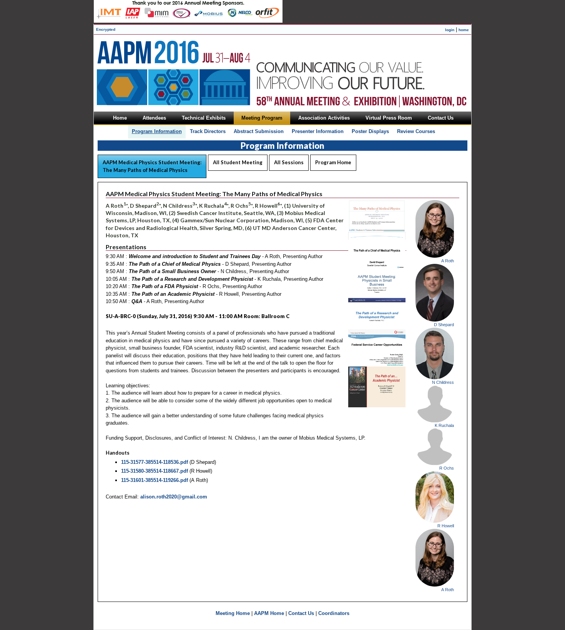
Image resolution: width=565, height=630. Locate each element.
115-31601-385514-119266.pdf (154, 480)
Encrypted (105, 29)
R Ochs (446, 468)
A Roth (447, 260)
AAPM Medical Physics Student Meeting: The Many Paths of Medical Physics (152, 166)
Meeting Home (233, 613)
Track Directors (208, 131)
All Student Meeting (238, 162)
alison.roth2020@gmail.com (173, 497)
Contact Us (301, 613)
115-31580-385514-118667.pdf (154, 471)
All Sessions (289, 162)
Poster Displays (370, 131)
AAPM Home (269, 613)
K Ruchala (444, 425)
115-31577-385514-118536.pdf (154, 462)
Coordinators (333, 613)
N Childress (443, 382)
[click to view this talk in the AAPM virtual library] (376, 230)
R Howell (445, 525)
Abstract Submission (259, 131)
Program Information (157, 131)
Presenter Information (318, 131)
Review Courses (416, 131)
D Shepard (444, 324)
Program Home (333, 162)
